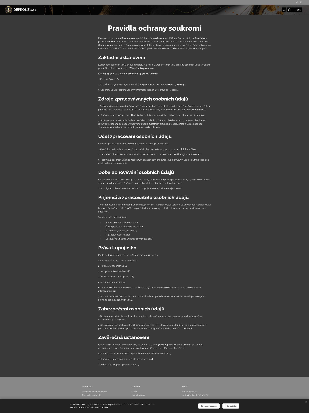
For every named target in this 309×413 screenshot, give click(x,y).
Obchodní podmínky (91, 395)
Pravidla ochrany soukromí (94, 391)
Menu (298, 10)
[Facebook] (297, 2)
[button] (284, 9)
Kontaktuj (136, 395)
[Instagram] (300, 2)
